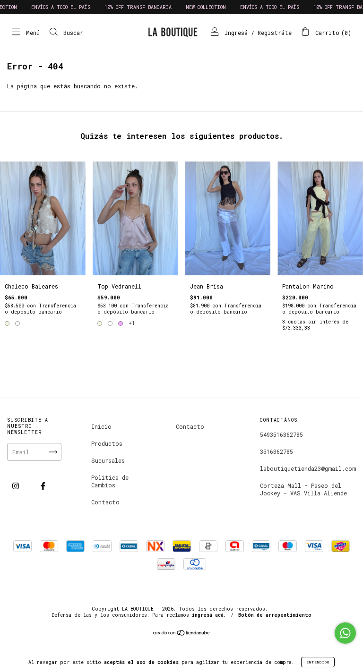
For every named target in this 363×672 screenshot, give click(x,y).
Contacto (105, 502)
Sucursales (108, 460)
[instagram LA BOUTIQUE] (17, 485)
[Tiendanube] (181, 634)
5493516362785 (281, 434)
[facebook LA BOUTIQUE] (43, 485)
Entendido (317, 662)
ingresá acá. (209, 615)
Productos (106, 443)
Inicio (101, 426)
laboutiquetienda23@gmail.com (308, 468)
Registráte (275, 32)
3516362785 (276, 451)
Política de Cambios (110, 481)
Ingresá (236, 32)
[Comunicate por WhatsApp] (345, 633)
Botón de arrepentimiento (274, 615)
